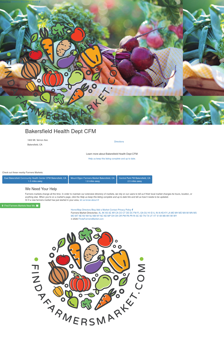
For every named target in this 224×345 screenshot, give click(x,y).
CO (120, 212)
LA (169, 212)
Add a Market (31, 1)
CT (124, 212)
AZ (109, 212)
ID (152, 212)
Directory (15, 1)
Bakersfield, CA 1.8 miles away (92, 179)
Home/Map (5, 1)
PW (124, 215)
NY (98, 215)
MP (109, 215)
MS (195, 212)
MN (191, 212)
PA (127, 215)
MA (184, 212)
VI (158, 215)
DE (127, 212)
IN (157, 212)
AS (106, 212)
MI (187, 212)
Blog (23, 1)
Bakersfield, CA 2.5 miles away (134, 179)
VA (160, 215)
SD (140, 215)
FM (135, 212)
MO (72, 215)
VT (154, 215)
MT (76, 215)
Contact (113, 209)
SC (137, 215)
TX (147, 215)
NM (94, 215)
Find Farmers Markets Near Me (19, 205)
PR (131, 215)
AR (113, 212)
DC (131, 212)
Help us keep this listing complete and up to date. (112, 158)
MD (180, 212)
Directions (119, 141)
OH (112, 215)
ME (172, 212)
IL (154, 212)
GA (141, 212)
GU (145, 212)
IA (159, 212)
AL (100, 212)
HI (149, 212)
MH (176, 212)
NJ (90, 215)
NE (80, 215)
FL (138, 212)
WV (168, 215)
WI (171, 215)
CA (116, 212)
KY (165, 212)
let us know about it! (89, 199)
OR (120, 215)
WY (175, 215)
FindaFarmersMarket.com (91, 218)
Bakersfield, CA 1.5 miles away (35, 179)
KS (162, 212)
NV (83, 215)
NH (87, 215)
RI (134, 215)
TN (144, 215)
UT (151, 215)
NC (101, 215)
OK (116, 215)
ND (105, 215)
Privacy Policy (124, 209)
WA (164, 215)
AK (103, 212)
